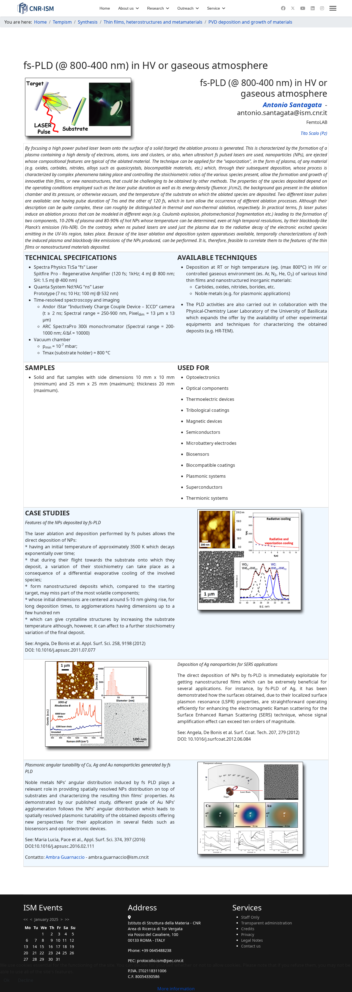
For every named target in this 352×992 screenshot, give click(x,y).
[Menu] (332, 8)
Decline (25, 980)
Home (105, 8)
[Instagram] (322, 8)
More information (176, 989)
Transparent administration (266, 923)
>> (67, 919)
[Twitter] (293, 8)
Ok (7, 980)
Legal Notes (252, 940)
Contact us (251, 946)
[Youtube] (302, 8)
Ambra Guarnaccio (65, 857)
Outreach (185, 8)
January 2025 (46, 919)
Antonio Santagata (292, 104)
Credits (247, 928)
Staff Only (250, 917)
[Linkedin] (313, 8)
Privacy (247, 934)
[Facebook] (283, 8)
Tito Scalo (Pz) (314, 133)
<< (25, 919)
